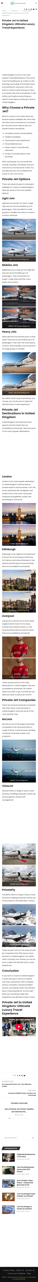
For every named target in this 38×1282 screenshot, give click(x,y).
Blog (29, 1273)
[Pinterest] (31, 9)
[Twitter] (26, 9)
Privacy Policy (9, 1270)
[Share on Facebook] (17, 1076)
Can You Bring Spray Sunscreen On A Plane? (25, 1169)
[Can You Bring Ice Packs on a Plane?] (8, 1209)
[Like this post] (15, 1076)
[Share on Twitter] (19, 1076)
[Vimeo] (36, 9)
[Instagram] (29, 9)
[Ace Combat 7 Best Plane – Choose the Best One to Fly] (8, 1183)
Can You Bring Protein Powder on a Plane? (26, 1195)
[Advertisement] (19, 51)
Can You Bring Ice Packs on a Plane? (24, 1207)
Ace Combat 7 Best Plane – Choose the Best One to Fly (25, 1182)
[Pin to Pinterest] (22, 1076)
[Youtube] (33, 9)
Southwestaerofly (20, 1279)
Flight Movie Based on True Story (26, 1155)
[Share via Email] (24, 1076)
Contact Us (30, 1270)
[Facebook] (24, 9)
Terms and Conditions (16, 1273)
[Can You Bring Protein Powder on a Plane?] (8, 1197)
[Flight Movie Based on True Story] (8, 1157)
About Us (20, 1270)
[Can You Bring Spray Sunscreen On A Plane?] (8, 1170)
